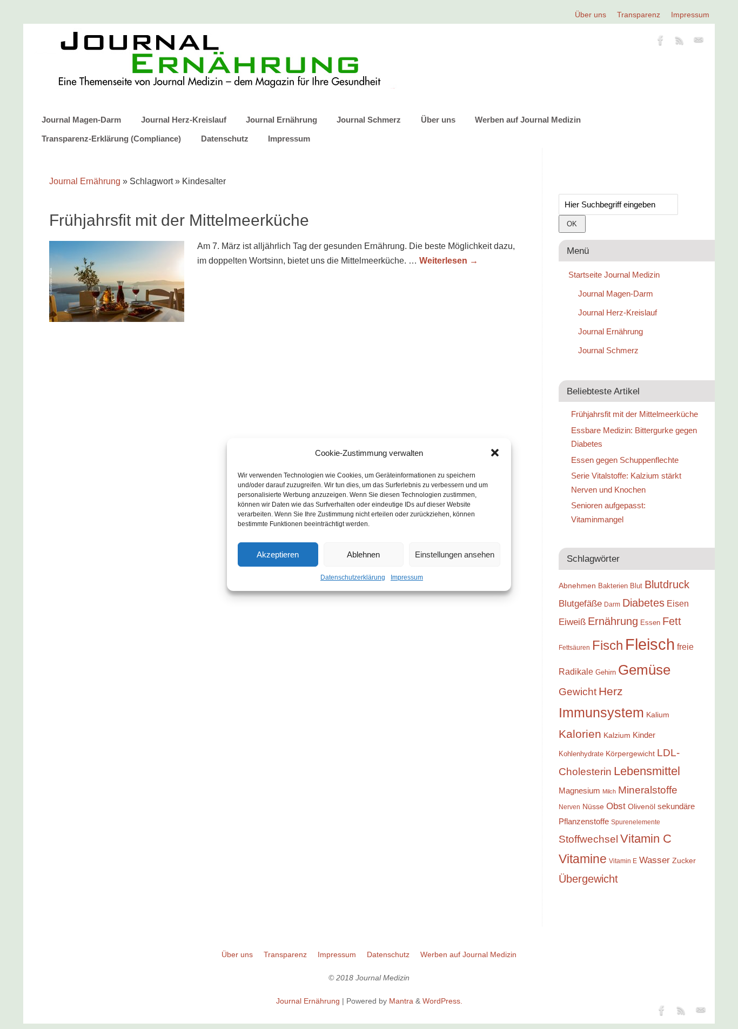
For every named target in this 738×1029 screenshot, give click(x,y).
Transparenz (638, 14)
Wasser (654, 860)
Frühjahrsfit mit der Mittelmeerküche (179, 220)
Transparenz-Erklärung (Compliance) (111, 138)
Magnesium (579, 790)
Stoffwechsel (588, 839)
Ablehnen (363, 554)
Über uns (590, 14)
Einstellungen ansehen (454, 554)
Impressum (407, 577)
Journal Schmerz (369, 119)
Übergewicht (588, 879)
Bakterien (613, 586)
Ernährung (613, 621)
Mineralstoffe (647, 790)
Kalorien (580, 734)
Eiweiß (572, 621)
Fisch (607, 645)
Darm (612, 604)
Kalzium (616, 735)
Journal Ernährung (281, 119)
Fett (671, 621)
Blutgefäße (580, 603)
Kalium (657, 714)
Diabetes (643, 603)
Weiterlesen (448, 260)
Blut (636, 586)
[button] (494, 452)
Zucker (684, 860)
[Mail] (698, 42)
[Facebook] (661, 42)
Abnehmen (577, 585)
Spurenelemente (635, 821)
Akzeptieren (278, 554)
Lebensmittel (647, 771)
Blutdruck (667, 584)
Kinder (644, 734)
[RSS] (680, 42)
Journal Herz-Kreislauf (183, 119)
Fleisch (650, 644)
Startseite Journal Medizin (614, 274)
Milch (609, 791)
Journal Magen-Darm (81, 119)
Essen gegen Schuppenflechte (625, 460)
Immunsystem (601, 712)
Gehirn (605, 672)
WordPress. (442, 1001)
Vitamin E (623, 860)
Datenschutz (225, 138)
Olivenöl (641, 806)
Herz (611, 691)
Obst (616, 806)
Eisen (678, 603)
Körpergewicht (630, 753)
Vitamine (583, 859)
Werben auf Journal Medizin (528, 119)
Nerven (569, 806)
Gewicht (577, 691)
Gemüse (644, 669)
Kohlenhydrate (581, 754)
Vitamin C (646, 838)
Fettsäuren (574, 647)
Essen (650, 622)
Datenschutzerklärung (352, 577)
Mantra (401, 1001)
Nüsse (593, 806)
